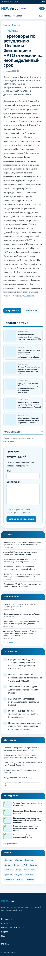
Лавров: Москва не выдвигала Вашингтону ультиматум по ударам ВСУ (29, 337)
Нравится (12, 310)
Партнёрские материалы (12, 928)
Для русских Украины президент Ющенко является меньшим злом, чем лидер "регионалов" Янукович (20, 633)
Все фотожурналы (10, 843)
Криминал (8, 875)
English (42, 2)
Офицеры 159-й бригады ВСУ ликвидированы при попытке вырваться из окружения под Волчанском (28, 388)
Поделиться (31, 310)
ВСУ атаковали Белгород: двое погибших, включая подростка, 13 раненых (29, 420)
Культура (33, 865)
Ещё (40, 16)
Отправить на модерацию (21, 519)
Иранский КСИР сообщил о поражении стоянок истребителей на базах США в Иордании (25, 678)
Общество (17, 16)
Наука (16, 865)
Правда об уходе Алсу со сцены (16, 778)
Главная (6, 25)
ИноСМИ (20, 880)
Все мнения (8, 642)
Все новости (7, 919)
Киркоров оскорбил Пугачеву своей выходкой (21, 783)
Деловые (8, 865)
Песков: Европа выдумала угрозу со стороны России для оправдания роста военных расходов (21, 576)
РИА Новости (27, 295)
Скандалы (18, 875)
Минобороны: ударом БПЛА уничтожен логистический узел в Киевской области (23, 714)
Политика (6, 16)
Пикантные (30, 875)
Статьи (4, 923)
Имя (9, 471)
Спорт (18, 870)
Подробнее (25, 513)
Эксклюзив (30, 880)
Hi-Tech (24, 865)
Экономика (29, 860)
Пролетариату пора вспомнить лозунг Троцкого (22, 614)
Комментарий (13, 482)
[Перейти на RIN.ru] (23, 8)
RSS (35, 2)
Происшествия (29, 870)
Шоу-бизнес (9, 870)
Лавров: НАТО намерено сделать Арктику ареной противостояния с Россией (29, 405)
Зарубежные (9, 880)
